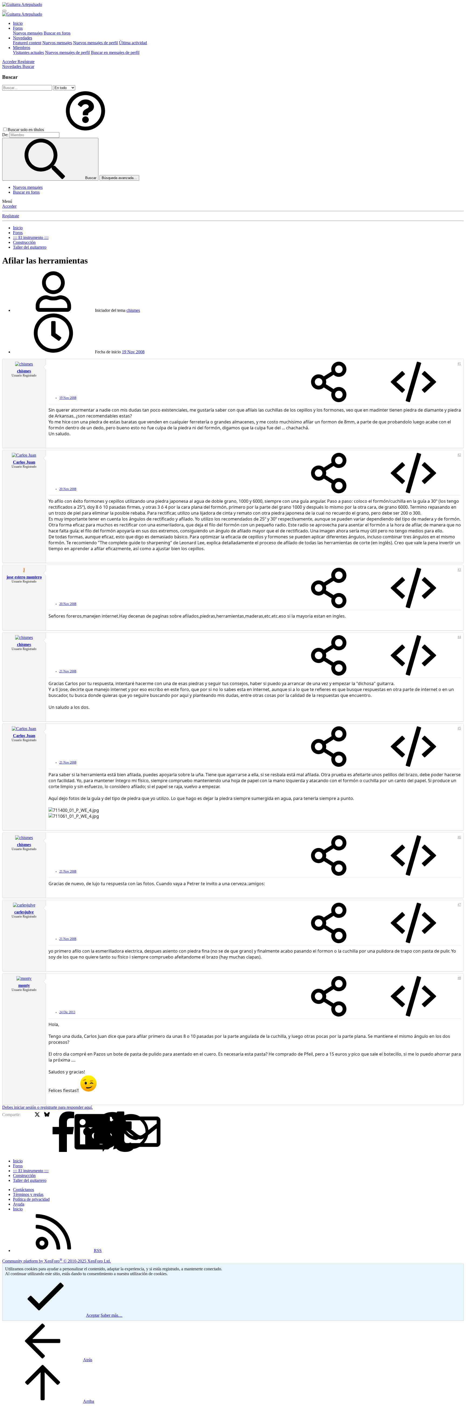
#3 (459, 570)
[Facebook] (27, 1132)
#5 (459, 728)
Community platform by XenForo (56, 1261)
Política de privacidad (31, 1199)
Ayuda (18, 1204)
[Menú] (4, 11)
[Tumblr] (85, 1132)
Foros (18, 28)
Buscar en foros (57, 33)
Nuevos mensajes (28, 33)
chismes (133, 310)
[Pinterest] (75, 1132)
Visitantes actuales (28, 52)
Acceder (9, 206)
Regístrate (10, 216)
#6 (459, 837)
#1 (459, 363)
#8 (459, 978)
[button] (85, 129)
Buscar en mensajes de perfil (115, 52)
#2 (459, 455)
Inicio (18, 23)
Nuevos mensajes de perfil (95, 42)
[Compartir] (328, 382)
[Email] (104, 1132)
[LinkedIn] (56, 1132)
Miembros (21, 47)
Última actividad (133, 42)
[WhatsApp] (95, 1132)
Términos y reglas (28, 1194)
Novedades (22, 38)
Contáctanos (23, 1189)
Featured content (27, 42)
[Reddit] (66, 1132)
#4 (459, 637)
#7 (459, 904)
